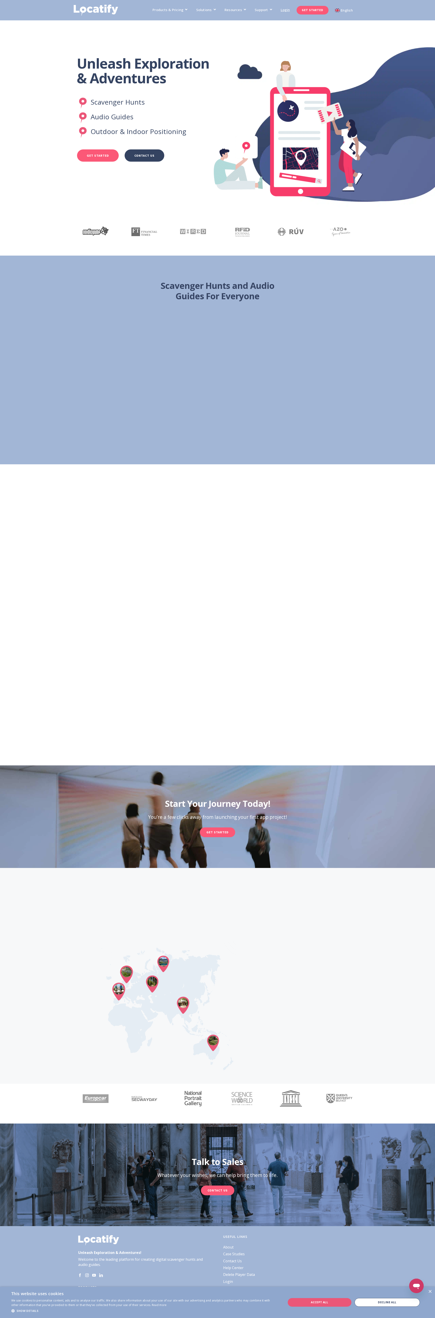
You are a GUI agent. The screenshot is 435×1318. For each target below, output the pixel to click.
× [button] (430, 1291)
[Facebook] (80, 1275)
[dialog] (217, 1302)
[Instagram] (87, 1275)
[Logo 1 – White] (96, 6)
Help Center (233, 1267)
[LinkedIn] (101, 1275)
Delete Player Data (239, 1274)
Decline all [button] (387, 1302)
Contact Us (232, 1260)
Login (228, 1281)
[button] (144, 1311)
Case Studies (234, 1253)
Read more (159, 1305)
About (228, 1247)
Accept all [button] (319, 1302)
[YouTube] (94, 1275)
